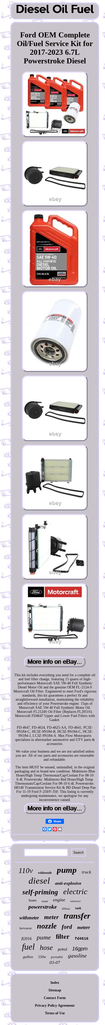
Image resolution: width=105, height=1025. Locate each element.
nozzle (47, 926)
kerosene (26, 928)
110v (26, 870)
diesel (39, 881)
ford (67, 927)
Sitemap (54, 990)
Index (54, 983)
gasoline (77, 956)
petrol (62, 949)
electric (75, 891)
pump (67, 870)
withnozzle (45, 873)
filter (63, 936)
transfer (77, 915)
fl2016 (26, 938)
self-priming (40, 892)
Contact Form (55, 998)
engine (59, 899)
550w (42, 957)
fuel (28, 946)
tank (78, 908)
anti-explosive (68, 883)
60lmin (66, 908)
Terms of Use (55, 1013)
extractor (75, 901)
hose (46, 947)
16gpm (80, 948)
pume (44, 937)
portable (57, 957)
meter (51, 917)
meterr (83, 927)
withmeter (29, 917)
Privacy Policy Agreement (55, 1005)
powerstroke (42, 907)
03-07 (54, 962)
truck (86, 872)
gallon (28, 957)
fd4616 (81, 939)
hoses (32, 900)
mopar (45, 901)
